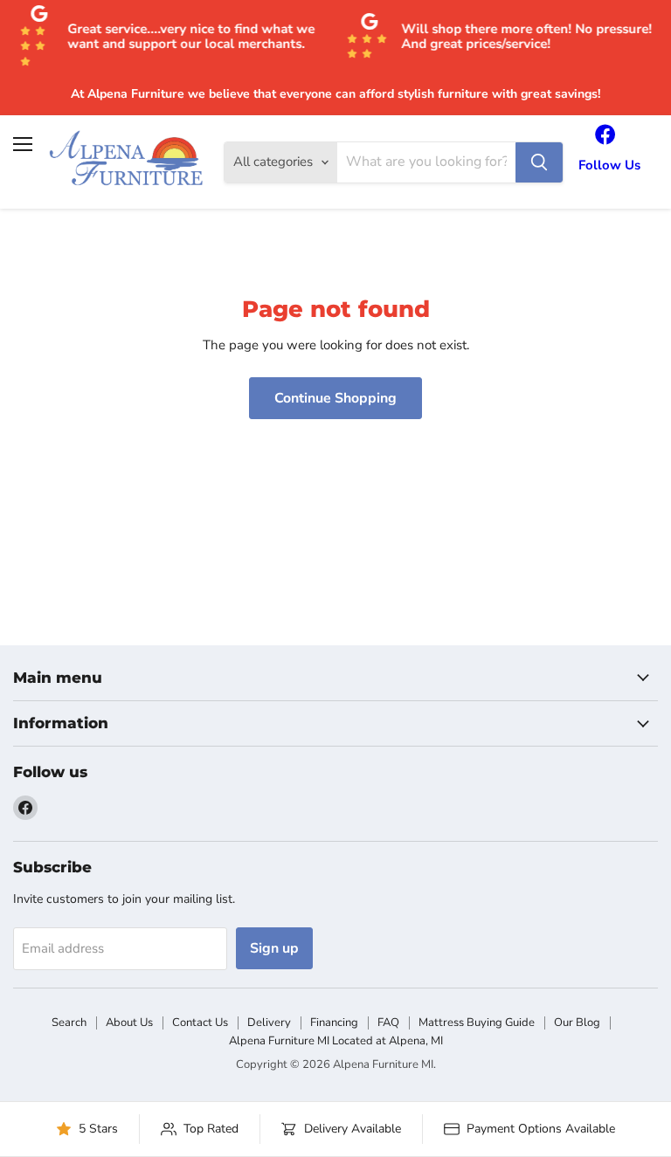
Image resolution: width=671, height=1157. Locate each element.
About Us (129, 1022)
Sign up (274, 948)
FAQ (388, 1022)
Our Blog (577, 1022)
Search (69, 1022)
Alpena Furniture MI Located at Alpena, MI (336, 1041)
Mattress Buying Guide (477, 1022)
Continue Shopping (335, 398)
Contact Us (200, 1022)
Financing (334, 1022)
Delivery (269, 1022)
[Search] (539, 162)
